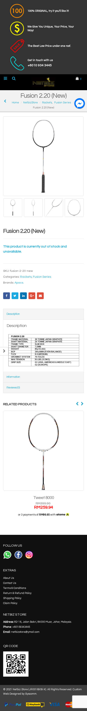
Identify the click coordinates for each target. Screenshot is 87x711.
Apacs (19, 282)
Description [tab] (13, 314)
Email (40, 295)
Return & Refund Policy (17, 593)
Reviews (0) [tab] (13, 387)
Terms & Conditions (14, 588)
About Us (8, 578)
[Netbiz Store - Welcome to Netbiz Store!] (43, 82)
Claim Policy (10, 603)
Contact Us (9, 583)
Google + (32, 295)
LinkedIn (23, 295)
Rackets (26, 276)
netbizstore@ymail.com (25, 632)
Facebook (6, 295)
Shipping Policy (12, 598)
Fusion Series (42, 276)
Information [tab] (13, 376)
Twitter (15, 295)
